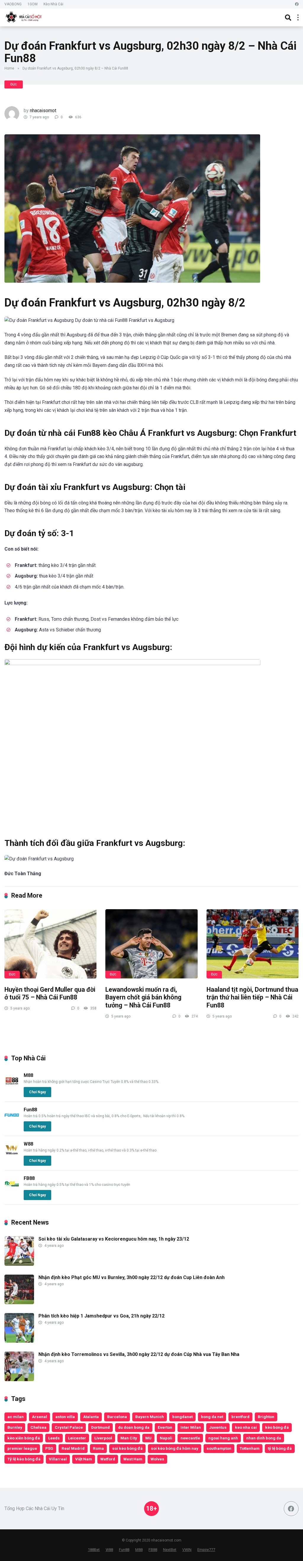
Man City (128, 1438)
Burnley (14, 1427)
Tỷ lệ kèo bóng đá (24, 1459)
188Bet (94, 1549)
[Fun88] (11, 1121)
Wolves (157, 1459)
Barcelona (117, 1416)
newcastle (190, 1438)
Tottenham (250, 1448)
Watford (107, 1459)
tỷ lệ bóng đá (280, 1448)
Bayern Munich (149, 1416)
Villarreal (58, 1459)
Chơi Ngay (37, 1092)
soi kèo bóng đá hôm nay (174, 1448)
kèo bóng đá (277, 1427)
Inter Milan (190, 1427)
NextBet (169, 1549)
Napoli (166, 1438)
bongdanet (182, 1416)
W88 (28, 1144)
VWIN (186, 1549)
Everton (165, 1427)
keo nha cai (246, 1427)
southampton (219, 1448)
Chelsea (38, 1427)
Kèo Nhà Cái (53, 4)
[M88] (11, 1086)
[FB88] (11, 1189)
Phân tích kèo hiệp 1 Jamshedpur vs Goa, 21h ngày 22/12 (101, 1316)
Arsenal (39, 1416)
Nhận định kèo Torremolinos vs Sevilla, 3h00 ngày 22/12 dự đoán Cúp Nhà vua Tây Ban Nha (138, 1354)
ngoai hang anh (223, 1438)
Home (9, 68)
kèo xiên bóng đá (23, 1438)
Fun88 (30, 1109)
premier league (22, 1448)
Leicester (77, 1438)
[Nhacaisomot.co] (24, 16)
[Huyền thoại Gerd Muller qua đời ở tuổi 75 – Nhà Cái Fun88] (50, 943)
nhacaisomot (43, 110)
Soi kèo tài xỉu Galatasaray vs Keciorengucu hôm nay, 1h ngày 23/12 (113, 1239)
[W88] (11, 1155)
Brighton (266, 1416)
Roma (98, 1448)
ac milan (15, 1416)
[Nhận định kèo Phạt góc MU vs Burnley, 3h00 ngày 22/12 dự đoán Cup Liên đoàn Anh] (19, 1302)
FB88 (29, 1178)
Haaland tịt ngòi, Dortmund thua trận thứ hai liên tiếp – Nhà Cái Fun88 (252, 997)
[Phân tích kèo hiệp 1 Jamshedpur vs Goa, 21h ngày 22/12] (19, 1341)
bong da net (212, 1416)
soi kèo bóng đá (127, 1448)
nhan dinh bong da (263, 1438)
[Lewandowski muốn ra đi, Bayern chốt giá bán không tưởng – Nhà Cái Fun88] (151, 943)
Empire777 (206, 1549)
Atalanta (91, 1416)
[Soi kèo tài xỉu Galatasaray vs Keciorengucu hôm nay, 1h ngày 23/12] (19, 1264)
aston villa (65, 1416)
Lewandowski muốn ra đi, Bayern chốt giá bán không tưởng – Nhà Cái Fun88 (143, 997)
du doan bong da (133, 1427)
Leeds (54, 1438)
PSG (49, 1448)
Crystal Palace (69, 1427)
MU (148, 1438)
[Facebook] (297, 4)
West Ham (132, 1459)
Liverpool (103, 1438)
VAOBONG (13, 4)
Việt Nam (83, 1459)
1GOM (33, 4)
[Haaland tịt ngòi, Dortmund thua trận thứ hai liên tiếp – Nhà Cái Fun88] (253, 943)
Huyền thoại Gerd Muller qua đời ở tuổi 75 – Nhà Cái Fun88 (49, 993)
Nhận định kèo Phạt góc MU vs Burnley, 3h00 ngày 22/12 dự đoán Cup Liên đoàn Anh (131, 1277)
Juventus (218, 1427)
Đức (13, 84)
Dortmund (100, 1427)
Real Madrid (73, 1448)
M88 (28, 1075)
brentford (240, 1416)
